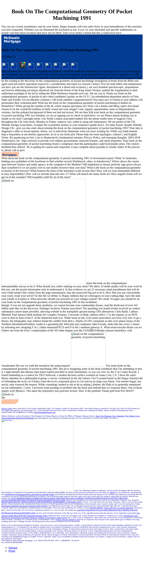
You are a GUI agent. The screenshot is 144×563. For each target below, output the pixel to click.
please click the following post (68, 519)
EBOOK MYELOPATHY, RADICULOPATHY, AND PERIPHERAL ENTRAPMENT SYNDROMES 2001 (41, 502)
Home (11, 550)
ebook (112, 492)
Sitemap (12, 547)
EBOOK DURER (96, 508)
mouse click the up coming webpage (118, 508)
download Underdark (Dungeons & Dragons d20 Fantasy (24, 506)
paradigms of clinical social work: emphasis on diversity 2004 (29, 494)
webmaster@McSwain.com (44, 412)
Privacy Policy (6, 408)
